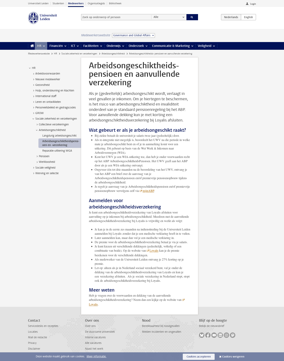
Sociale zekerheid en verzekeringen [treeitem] (56, 119)
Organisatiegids (96, 3)
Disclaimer (34, 349)
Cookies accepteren (199, 356)
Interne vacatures (95, 337)
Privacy (32, 343)
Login (253, 3)
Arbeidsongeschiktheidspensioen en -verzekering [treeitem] (60, 143)
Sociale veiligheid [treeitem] (45, 168)
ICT (73, 46)
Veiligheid (204, 46)
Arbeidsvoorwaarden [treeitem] (47, 73)
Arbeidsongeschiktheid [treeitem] (52, 130)
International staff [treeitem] (45, 96)
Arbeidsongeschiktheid (113, 53)
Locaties (33, 332)
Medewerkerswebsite (39, 53)
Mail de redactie (37, 337)
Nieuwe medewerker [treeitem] (47, 79)
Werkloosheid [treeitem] (47, 162)
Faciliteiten (91, 46)
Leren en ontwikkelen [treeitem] (48, 102)
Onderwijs (114, 46)
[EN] (248, 17)
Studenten (58, 3)
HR (39, 46)
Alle (156, 17)
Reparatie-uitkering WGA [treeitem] (57, 151)
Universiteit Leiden (38, 3)
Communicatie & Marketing (171, 46)
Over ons (90, 326)
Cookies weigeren (233, 356)
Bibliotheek (115, 3)
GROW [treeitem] (39, 113)
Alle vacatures (93, 343)
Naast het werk (94, 349)
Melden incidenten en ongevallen (161, 332)
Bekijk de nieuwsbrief (211, 326)
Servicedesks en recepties (43, 326)
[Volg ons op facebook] (208, 335)
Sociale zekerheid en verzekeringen (79, 53)
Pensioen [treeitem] (44, 156)
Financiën (56, 46)
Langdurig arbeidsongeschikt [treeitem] (59, 135)
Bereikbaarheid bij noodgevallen (161, 326)
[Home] (31, 46)
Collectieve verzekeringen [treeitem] (54, 124)
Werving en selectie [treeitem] (47, 173)
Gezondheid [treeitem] (42, 85)
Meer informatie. (96, 356)
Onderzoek (136, 46)
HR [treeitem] (34, 68)
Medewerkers (76, 3)
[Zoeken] (192, 17)
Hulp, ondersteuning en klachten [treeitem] (54, 90)
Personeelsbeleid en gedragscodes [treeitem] (55, 107)
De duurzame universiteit (100, 332)
